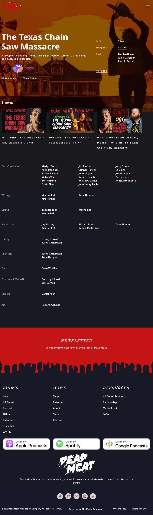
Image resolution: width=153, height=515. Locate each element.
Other (6, 414)
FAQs (106, 414)
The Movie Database (92, 509)
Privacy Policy (119, 508)
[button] (148, 7)
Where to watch (10, 78)
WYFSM (7, 432)
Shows (57, 414)
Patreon (8, 420)
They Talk (8, 426)
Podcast (7, 408)
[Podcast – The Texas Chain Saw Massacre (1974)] (19, 72)
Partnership (110, 402)
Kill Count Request (113, 396)
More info (101, 70)
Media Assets (110, 408)
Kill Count (8, 402)
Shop (56, 396)
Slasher (122, 47)
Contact (57, 420)
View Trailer (30, 78)
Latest (7, 396)
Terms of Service (140, 508)
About (56, 408)
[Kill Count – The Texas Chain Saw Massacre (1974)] (7, 72)
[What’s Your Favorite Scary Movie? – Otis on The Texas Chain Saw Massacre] (30, 72)
